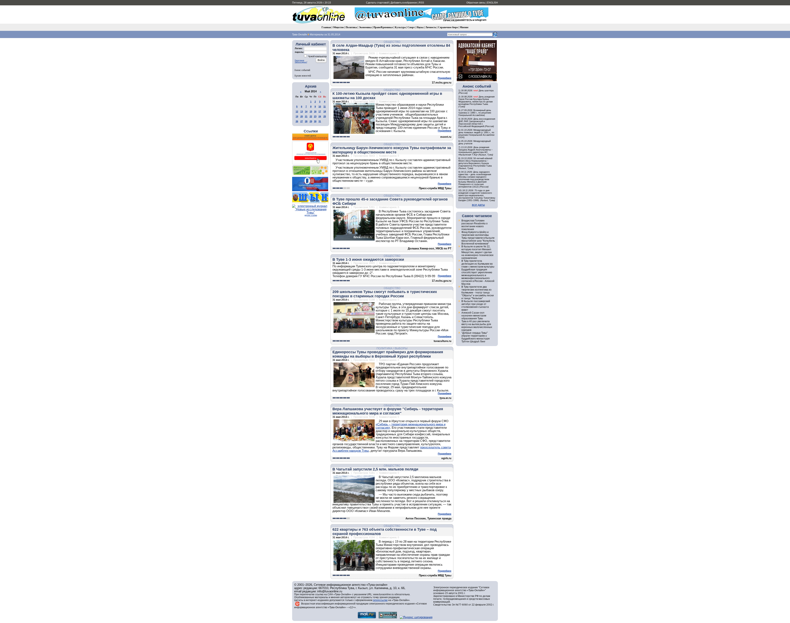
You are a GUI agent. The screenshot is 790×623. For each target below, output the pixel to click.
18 (324, 111)
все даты (478, 204)
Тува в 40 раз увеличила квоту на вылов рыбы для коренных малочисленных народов (476, 325)
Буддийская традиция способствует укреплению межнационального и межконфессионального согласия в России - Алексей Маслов (477, 276)
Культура (400, 27)
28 (306, 121)
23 (315, 116)
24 (319, 116)
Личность (430, 27)
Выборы (401, 348)
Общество (338, 27)
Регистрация (299, 60)
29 (311, 121)
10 (319, 106)
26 (297, 121)
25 (324, 116)
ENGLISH (492, 2)
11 (324, 106)
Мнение (464, 27)
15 (311, 111)
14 (306, 111)
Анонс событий (302, 70)
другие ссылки (310, 215)
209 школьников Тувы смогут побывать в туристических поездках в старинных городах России (384, 294)
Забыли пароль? (301, 62)
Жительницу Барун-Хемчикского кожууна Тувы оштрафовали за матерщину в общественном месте (391, 150)
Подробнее (444, 78)
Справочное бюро (448, 27)
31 (319, 121)
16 (315, 111)
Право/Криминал (383, 27)
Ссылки (311, 131)
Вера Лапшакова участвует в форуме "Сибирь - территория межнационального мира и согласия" (387, 411)
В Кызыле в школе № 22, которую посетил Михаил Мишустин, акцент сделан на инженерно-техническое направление (477, 252)
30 (315, 121)
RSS (421, 2)
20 (301, 116)
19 (297, 116)
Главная (326, 27)
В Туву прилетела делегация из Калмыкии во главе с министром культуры (477, 263)
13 (301, 111)
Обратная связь (475, 2)
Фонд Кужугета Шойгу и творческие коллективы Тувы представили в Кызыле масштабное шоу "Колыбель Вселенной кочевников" (478, 238)
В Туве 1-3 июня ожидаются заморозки (368, 259)
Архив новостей (302, 75)
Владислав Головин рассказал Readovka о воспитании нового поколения (474, 225)
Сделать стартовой (377, 2)
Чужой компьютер (317, 56)
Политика (351, 27)
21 (306, 116)
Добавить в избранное (404, 2)
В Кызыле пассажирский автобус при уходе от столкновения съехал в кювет (475, 305)
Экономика (365, 27)
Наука (420, 27)
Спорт (411, 27)
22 (311, 116)
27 (301, 121)
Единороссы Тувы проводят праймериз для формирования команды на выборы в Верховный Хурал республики (387, 354)
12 (297, 111)
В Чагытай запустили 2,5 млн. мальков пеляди (375, 469)
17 (319, 111)
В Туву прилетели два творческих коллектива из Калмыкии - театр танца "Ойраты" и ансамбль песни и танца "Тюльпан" (477, 292)
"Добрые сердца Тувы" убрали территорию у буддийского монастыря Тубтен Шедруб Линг (475, 337)
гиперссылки (380, 600)
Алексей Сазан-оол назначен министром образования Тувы (473, 315)
